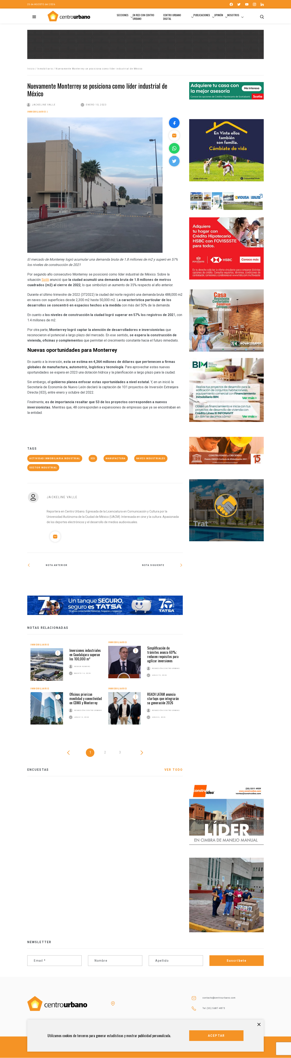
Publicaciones (201, 15)
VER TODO (173, 769)
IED (93, 458)
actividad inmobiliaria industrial (54, 458)
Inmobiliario (45, 69)
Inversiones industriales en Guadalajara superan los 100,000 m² (85, 654)
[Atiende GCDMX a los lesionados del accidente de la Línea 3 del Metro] (144, 579)
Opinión (218, 15)
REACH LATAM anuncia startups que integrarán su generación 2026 (163, 698)
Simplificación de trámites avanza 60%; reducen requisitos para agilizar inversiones (163, 654)
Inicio (31, 69)
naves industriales (150, 458)
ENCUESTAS (38, 769)
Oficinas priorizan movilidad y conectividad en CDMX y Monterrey (85, 698)
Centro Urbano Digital (172, 16)
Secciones (122, 15)
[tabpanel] (105, 686)
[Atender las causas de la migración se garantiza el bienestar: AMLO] (66, 579)
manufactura (116, 458)
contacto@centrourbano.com (219, 998)
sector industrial (43, 467)
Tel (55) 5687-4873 (214, 1008)
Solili (45, 280)
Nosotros (233, 15)
